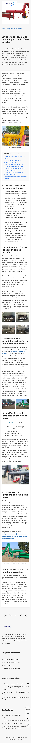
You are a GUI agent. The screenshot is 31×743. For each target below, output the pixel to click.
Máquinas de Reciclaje (14, 29)
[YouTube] (15, 615)
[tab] (11, 422)
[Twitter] (20, 615)
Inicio (3, 29)
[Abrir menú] (27, 4)
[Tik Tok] (25, 615)
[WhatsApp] (5, 615)
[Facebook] (10, 615)
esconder (15, 154)
